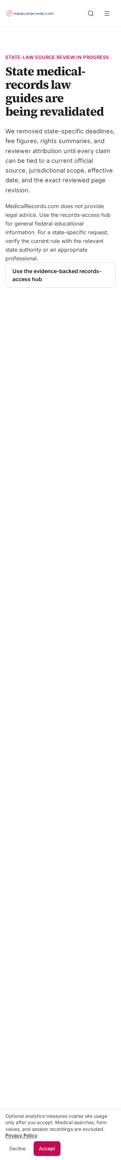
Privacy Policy (21, 1135)
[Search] (90, 13)
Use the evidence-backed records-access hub (57, 275)
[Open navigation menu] (108, 13)
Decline (17, 1148)
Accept (47, 1148)
